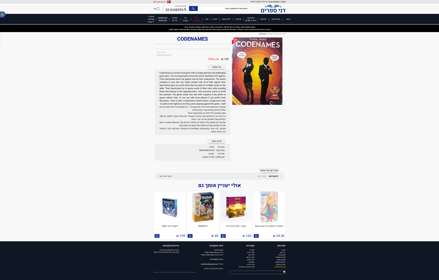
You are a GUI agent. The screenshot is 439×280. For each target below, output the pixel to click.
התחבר (283, 1)
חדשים (263, 19)
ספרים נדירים (174, 19)
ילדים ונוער (226, 19)
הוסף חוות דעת (165, 176)
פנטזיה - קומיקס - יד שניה (150, 19)
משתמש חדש (274, 1)
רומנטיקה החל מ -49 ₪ (250, 19)
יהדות (215, 19)
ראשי (288, 19)
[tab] (216, 67)
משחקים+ (270, 34)
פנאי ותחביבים (197, 19)
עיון (206, 19)
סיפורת (238, 19)
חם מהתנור (275, 19)
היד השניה (185, 19)
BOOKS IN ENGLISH (162, 19)
